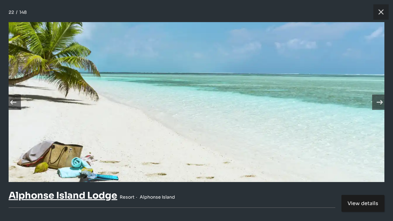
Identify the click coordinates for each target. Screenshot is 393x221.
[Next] (380, 102)
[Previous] (13, 102)
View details (363, 203)
